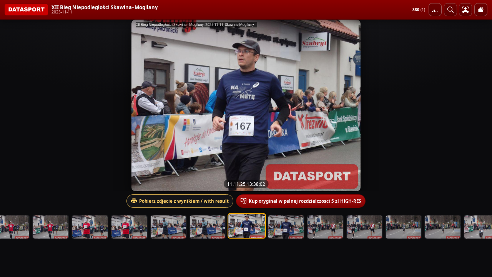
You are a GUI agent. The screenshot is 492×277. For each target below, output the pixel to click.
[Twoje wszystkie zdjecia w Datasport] (465, 9)
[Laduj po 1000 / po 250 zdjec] (435, 9)
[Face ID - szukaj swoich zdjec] (450, 9)
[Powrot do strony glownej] (480, 9)
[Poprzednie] (13, 105)
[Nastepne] (479, 105)
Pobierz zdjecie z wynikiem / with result (184, 201)
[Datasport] (26, 9)
